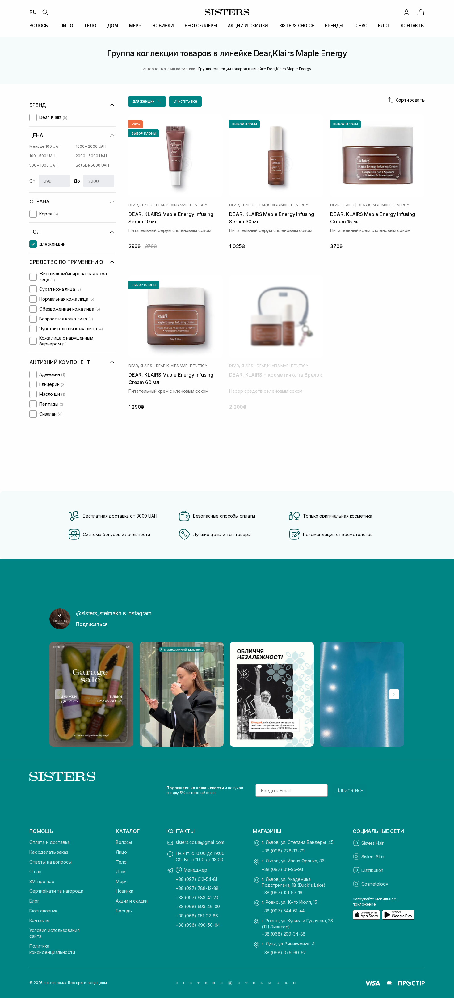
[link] (421, 12)
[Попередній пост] (60, 694)
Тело (121, 862)
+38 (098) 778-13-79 (283, 850)
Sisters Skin (372, 856)
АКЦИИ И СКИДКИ (248, 25)
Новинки (124, 891)
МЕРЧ (135, 25)
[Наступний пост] (394, 694)
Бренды (124, 910)
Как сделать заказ (48, 852)
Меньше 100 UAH (45, 146)
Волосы (124, 842)
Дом (120, 871)
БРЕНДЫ (334, 25)
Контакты (39, 920)
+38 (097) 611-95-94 (282, 869)
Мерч (121, 881)
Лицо (121, 852)
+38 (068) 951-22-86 (197, 915)
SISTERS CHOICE (296, 25)
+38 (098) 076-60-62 (284, 952)
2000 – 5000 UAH (91, 156)
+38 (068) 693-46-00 (198, 906)
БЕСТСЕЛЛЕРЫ (201, 25)
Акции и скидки (132, 900)
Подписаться (91, 624)
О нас (35, 871)
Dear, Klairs (140, 205)
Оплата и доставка (49, 842)
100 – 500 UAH (42, 156)
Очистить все (185, 101)
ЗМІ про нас (41, 881)
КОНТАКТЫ (413, 25)
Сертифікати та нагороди (56, 891)
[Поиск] (45, 12)
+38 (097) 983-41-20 (197, 897)
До (77, 181)
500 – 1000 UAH (43, 165)
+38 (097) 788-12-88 (197, 888)
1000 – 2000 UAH (91, 146)
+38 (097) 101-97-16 (282, 892)
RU (33, 12)
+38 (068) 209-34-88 (283, 934)
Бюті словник (43, 910)
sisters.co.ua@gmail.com (200, 842)
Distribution (372, 870)
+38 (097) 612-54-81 (196, 879)
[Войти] (406, 12)
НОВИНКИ (163, 25)
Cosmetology (374, 883)
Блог (34, 900)
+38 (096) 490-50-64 (198, 925)
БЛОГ (384, 25)
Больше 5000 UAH (92, 165)
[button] (147, 101)
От (32, 181)
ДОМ (112, 25)
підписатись (349, 790)
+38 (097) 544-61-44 (283, 910)
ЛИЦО (66, 25)
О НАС (360, 25)
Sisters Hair (372, 843)
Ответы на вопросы (50, 862)
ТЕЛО (90, 25)
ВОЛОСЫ (39, 25)
